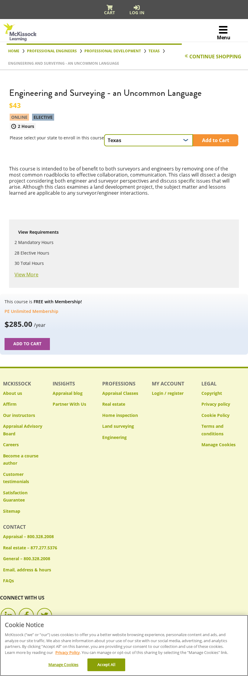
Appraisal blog (68, 393)
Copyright (211, 393)
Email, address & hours (27, 570)
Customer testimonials (16, 478)
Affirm (10, 404)
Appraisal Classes (120, 393)
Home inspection (120, 415)
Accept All (106, 664)
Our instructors (19, 415)
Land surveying (118, 426)
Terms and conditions (212, 430)
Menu (223, 37)
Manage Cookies (218, 444)
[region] (124, 645)
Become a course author (20, 459)
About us (12, 393)
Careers (11, 444)
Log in (136, 12)
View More (26, 274)
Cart (109, 12)
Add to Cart (215, 140)
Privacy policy (215, 404)
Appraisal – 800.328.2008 (28, 536)
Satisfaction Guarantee (15, 496)
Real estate (113, 404)
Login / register (168, 393)
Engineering (114, 437)
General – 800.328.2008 (26, 558)
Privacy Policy (67, 652)
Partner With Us (69, 404)
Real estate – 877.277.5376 (30, 548)
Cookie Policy (215, 415)
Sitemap (11, 511)
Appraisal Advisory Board (22, 430)
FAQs (8, 580)
